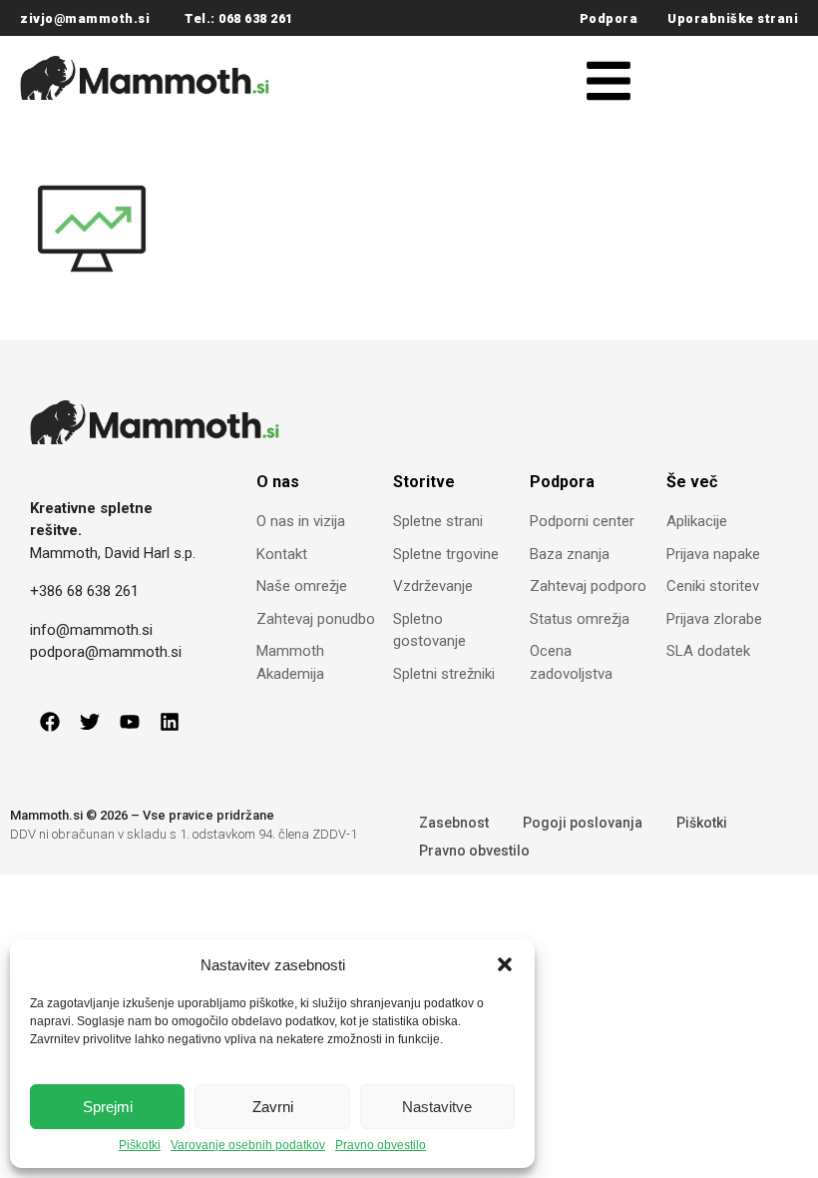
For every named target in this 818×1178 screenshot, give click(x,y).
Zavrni (272, 1106)
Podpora (609, 18)
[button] (505, 964)
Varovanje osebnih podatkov (248, 1145)
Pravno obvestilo (380, 1145)
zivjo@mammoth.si (85, 18)
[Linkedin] (170, 722)
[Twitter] (90, 722)
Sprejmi (108, 1106)
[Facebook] (50, 722)
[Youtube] (130, 722)
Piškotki (140, 1145)
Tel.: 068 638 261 (239, 18)
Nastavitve (437, 1106)
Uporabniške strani (732, 18)
